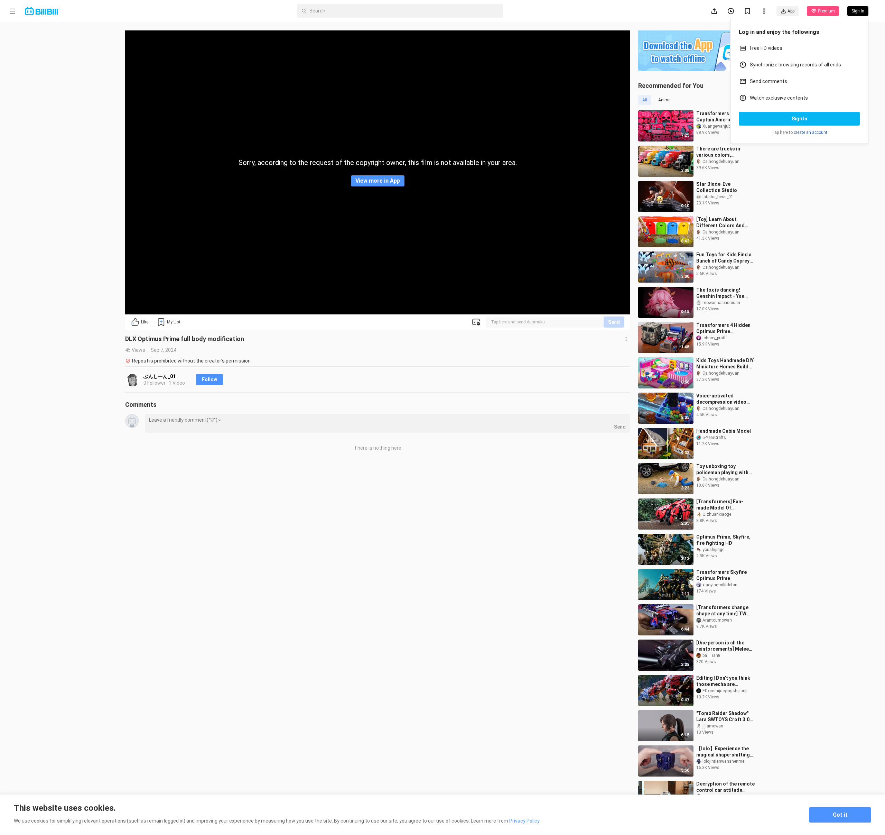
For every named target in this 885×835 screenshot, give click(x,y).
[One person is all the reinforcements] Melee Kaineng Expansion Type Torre (724, 646)
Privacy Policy (524, 821)
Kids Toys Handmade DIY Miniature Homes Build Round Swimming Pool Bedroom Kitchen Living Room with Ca (725, 364)
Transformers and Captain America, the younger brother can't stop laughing (721, 117)
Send (614, 322)
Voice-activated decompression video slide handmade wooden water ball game (724, 399)
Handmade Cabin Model (723, 431)
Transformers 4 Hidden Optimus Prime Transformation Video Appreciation (723, 328)
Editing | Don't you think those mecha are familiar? (723, 681)
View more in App (377, 180)
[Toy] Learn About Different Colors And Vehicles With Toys (720, 223)
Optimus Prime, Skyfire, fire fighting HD (723, 540)
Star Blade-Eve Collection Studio (716, 187)
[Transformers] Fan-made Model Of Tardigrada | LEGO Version (719, 505)
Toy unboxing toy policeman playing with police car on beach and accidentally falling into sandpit (723, 470)
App (791, 11)
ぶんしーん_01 (159, 376)
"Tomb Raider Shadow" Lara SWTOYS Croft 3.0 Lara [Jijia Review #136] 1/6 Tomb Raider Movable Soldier (725, 716)
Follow (209, 379)
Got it (840, 814)
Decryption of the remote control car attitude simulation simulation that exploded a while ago (726, 787)
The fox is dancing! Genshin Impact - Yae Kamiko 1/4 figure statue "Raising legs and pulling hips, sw (724, 293)
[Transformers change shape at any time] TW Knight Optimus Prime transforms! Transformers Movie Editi (722, 611)
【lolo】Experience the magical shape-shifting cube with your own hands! (723, 752)
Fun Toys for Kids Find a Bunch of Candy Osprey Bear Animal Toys (724, 258)
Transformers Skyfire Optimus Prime (721, 575)
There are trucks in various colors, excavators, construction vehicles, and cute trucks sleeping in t (724, 152)
